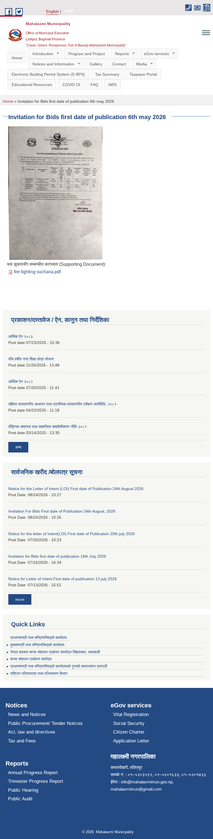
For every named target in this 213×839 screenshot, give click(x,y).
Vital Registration (131, 714)
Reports (120, 53)
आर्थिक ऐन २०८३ (20, 336)
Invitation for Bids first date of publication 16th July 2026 (57, 556)
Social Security (128, 723)
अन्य (18, 447)
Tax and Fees (22, 741)
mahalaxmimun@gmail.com (136, 789)
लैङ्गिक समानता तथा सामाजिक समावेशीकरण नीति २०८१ (47, 426)
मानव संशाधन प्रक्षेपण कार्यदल (31, 659)
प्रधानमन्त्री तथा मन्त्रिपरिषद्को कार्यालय (38, 637)
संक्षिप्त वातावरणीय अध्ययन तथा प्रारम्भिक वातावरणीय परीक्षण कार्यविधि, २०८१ (62, 404)
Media (139, 64)
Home (17, 58)
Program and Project (87, 53)
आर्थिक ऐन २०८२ (20, 381)
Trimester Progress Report (35, 781)
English (52, 11)
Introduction (40, 53)
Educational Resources (32, 84)
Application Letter (131, 741)
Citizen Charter (128, 732)
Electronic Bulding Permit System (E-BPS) (48, 74)
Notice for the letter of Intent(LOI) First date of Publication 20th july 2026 (71, 534)
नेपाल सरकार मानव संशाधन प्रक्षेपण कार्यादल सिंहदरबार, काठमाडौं (57, 652)
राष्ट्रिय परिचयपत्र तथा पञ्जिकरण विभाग (38, 673)
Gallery (96, 64)
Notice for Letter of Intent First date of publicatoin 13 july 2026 (62, 579)
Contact (119, 64)
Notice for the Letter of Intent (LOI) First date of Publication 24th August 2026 (75, 488)
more (19, 599)
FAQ (94, 84)
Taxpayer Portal (143, 74)
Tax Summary (107, 74)
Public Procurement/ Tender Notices (45, 723)
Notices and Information (51, 64)
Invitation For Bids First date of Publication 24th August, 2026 (61, 511)
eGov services (154, 53)
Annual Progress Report (33, 772)
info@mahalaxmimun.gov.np (147, 781)
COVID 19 (71, 84)
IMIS (112, 84)
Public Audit (20, 798)
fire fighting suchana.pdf (37, 271)
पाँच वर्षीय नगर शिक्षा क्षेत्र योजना (31, 359)
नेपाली (69, 11)
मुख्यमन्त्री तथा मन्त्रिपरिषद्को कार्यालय (37, 645)
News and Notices (27, 714)
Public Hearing (23, 790)
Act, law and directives (31, 732)
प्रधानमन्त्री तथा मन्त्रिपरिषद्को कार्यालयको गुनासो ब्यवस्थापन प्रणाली (58, 666)
